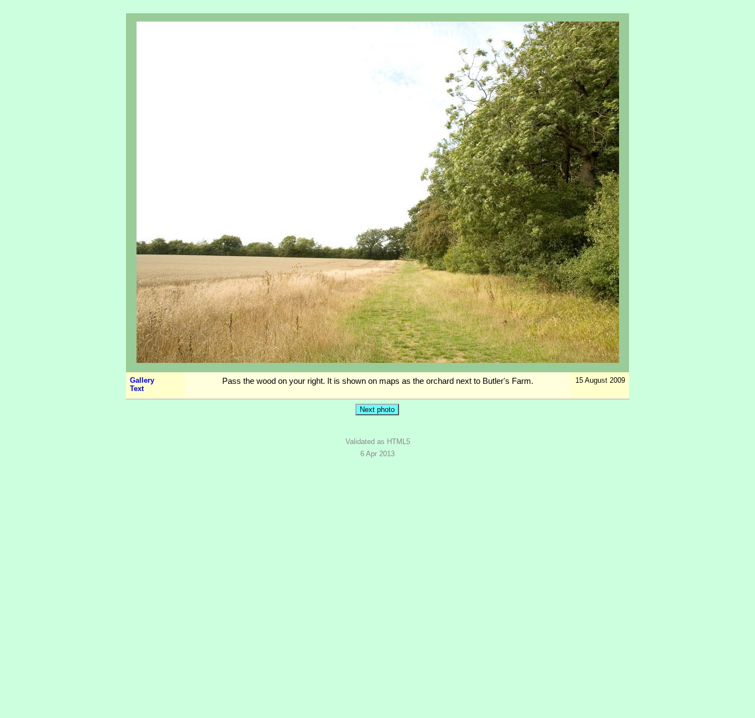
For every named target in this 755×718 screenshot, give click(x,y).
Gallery (142, 380)
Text (137, 388)
